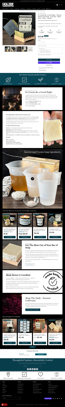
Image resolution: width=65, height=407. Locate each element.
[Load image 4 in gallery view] (24, 49)
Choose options (25, 237)
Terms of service (41, 404)
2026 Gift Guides (20, 392)
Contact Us (50, 384)
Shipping (39, 38)
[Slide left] (4, 49)
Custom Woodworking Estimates (53, 385)
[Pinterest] (37, 369)
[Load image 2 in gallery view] (13, 49)
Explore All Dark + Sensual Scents (33, 309)
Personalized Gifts (20, 389)
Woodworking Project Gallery (37, 392)
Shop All (4, 392)
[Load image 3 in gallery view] (19, 49)
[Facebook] (28, 369)
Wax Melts (4, 389)
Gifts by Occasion (20, 385)
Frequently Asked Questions (52, 387)
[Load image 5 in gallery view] (30, 49)
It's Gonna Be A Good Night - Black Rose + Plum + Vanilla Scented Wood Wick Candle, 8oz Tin (25, 229)
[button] (5, 9)
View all (32, 346)
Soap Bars (4, 387)
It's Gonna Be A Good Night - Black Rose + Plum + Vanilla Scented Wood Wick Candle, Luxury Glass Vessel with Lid (40, 230)
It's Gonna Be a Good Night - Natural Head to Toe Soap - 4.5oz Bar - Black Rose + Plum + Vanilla (55, 229)
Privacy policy (36, 404)
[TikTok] (35, 369)
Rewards (50, 32)
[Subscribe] (40, 366)
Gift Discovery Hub (20, 384)
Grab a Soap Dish (30, 264)
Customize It (9, 342)
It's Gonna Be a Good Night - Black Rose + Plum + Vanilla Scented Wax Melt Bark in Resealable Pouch (10, 229)
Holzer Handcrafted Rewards (37, 389)
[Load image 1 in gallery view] (7, 49)
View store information (42, 70)
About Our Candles (36, 385)
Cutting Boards (5, 385)
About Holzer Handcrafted (37, 384)
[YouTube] (32, 369)
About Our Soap (35, 387)
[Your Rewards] (57, 5)
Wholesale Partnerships (51, 392)
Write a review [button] (40, 354)
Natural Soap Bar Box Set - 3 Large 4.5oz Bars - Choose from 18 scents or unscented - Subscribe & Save (10, 335)
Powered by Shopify (26, 404)
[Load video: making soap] (33, 179)
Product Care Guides (51, 389)
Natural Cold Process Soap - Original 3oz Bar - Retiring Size (24, 335)
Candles (4, 384)
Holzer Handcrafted (21, 404)
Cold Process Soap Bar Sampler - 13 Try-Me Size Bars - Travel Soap (40, 335)
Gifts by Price (20, 387)
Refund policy (32, 404)
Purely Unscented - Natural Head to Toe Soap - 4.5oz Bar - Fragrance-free (55, 335)
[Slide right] (34, 49)
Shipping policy (47, 404)
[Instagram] (30, 369)
